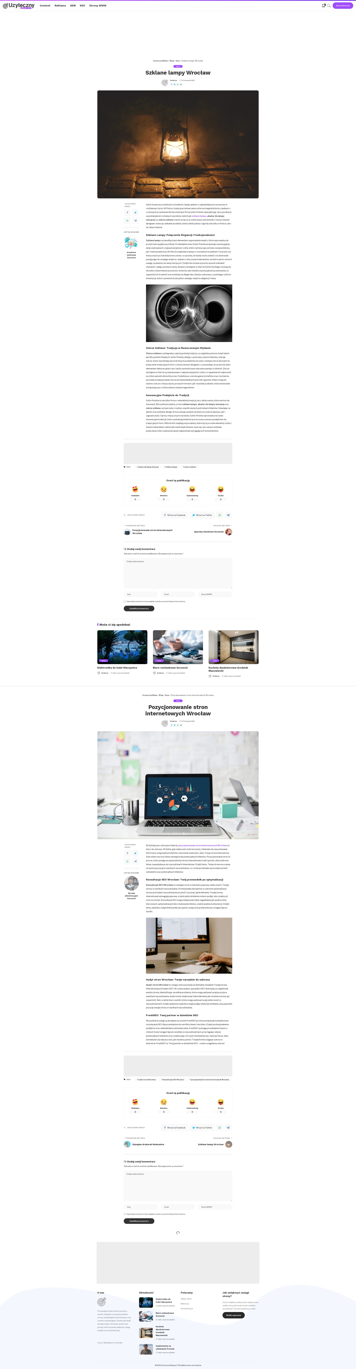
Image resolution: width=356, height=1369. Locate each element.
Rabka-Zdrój (186, 1299)
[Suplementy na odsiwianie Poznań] (146, 1349)
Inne (178, 66)
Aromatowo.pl (187, 1308)
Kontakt (119, 1343)
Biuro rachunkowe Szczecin (170, 667)
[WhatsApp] (177, 84)
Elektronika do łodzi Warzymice (117, 667)
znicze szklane (190, 467)
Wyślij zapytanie (233, 1315)
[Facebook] (171, 84)
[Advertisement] (178, 31)
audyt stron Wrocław (147, 1079)
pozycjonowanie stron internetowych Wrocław (210, 1079)
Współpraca (109, 1343)
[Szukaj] (329, 5)
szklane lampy (171, 467)
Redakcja (173, 80)
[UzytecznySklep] (19, 5)
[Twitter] (174, 84)
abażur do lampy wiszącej (148, 467)
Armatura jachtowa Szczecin (131, 255)
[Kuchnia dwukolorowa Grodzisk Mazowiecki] (234, 647)
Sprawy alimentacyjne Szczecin (131, 896)
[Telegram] (180, 84)
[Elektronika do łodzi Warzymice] (122, 647)
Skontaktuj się (343, 5)
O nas (99, 1343)
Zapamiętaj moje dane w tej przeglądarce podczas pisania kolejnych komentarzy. (156, 601)
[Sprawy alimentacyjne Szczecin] (131, 883)
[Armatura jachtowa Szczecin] (131, 242)
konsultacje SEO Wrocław (173, 1079)
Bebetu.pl (185, 1304)
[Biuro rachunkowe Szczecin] (178, 647)
